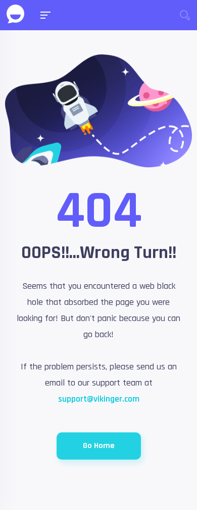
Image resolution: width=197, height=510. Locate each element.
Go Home (99, 445)
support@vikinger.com (98, 399)
